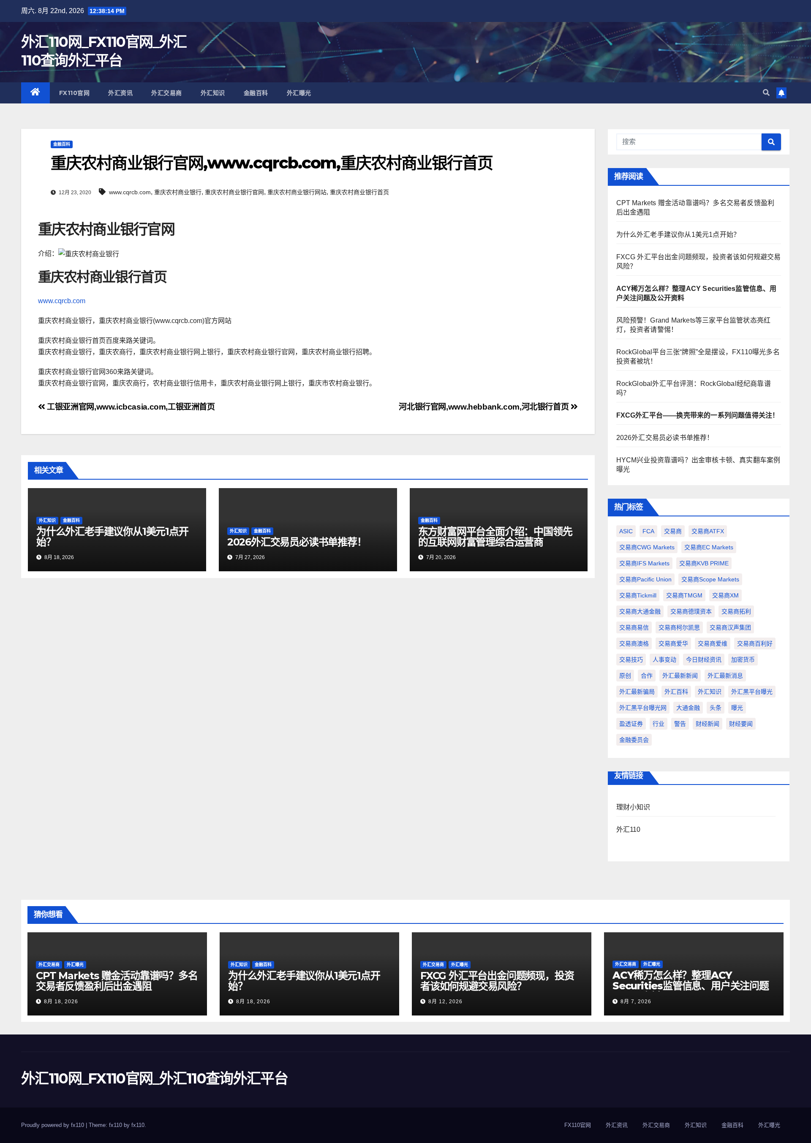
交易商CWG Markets (647, 547)
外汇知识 (213, 93)
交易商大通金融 (640, 611)
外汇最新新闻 (680, 675)
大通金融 (688, 707)
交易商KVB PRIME (704, 563)
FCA (648, 531)
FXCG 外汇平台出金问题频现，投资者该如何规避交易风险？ (497, 980)
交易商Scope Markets (710, 579)
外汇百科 (676, 691)
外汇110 (628, 829)
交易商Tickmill (637, 595)
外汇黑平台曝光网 (643, 707)
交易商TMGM (684, 595)
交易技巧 (631, 659)
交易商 (673, 531)
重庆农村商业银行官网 (234, 192)
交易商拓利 (736, 611)
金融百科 (256, 93)
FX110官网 (74, 93)
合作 (647, 675)
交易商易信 (634, 627)
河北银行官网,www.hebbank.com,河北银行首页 (484, 406)
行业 (658, 723)
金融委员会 (634, 739)
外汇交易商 (166, 93)
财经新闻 (707, 723)
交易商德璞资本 (691, 611)
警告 (680, 723)
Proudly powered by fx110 (53, 1125)
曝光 (737, 707)
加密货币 (743, 659)
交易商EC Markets (708, 547)
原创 (625, 675)
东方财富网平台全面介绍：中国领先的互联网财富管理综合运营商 (495, 536)
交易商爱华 (673, 643)
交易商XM (725, 595)
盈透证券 (631, 723)
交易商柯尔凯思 (679, 627)
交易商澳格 (634, 643)
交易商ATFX (707, 531)
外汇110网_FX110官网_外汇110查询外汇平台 (154, 1078)
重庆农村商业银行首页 (359, 192)
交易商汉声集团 (730, 627)
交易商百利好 (755, 643)
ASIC (626, 531)
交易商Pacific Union (645, 579)
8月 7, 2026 (635, 1002)
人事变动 (664, 659)
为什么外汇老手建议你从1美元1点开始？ (112, 536)
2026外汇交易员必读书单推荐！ (297, 542)
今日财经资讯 (703, 659)
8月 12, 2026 (445, 1002)
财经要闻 (741, 723)
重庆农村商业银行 (177, 192)
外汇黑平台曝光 (752, 691)
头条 (715, 707)
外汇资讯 (120, 93)
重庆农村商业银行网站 (297, 192)
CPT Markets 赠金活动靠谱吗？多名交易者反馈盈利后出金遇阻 (117, 980)
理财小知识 (633, 807)
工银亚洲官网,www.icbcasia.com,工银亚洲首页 (130, 406)
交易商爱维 (712, 643)
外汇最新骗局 (637, 691)
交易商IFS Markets (644, 563)
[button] (766, 92)
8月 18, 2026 (61, 1002)
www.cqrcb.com (130, 192)
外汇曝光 (299, 93)
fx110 (137, 1125)
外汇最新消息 (725, 675)
